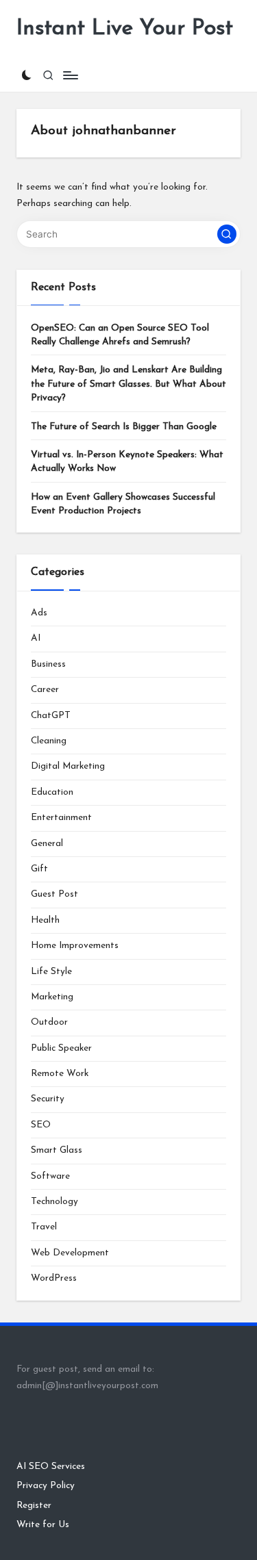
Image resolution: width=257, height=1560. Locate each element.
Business (48, 664)
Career (45, 689)
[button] (226, 234)
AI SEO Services (50, 1466)
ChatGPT (51, 715)
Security (47, 1099)
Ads (39, 613)
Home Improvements (75, 945)
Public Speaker (61, 1048)
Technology (54, 1201)
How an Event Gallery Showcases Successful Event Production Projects (123, 504)
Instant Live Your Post (124, 29)
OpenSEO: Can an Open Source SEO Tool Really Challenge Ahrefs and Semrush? (120, 335)
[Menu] (70, 75)
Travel (44, 1227)
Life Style (51, 971)
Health (45, 920)
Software (50, 1176)
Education (52, 792)
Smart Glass (56, 1150)
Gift (39, 869)
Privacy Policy (45, 1485)
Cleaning (48, 741)
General (47, 843)
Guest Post (54, 894)
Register (33, 1505)
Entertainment (61, 817)
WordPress (54, 1278)
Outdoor (49, 1022)
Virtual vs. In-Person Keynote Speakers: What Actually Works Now (127, 461)
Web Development (70, 1253)
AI (35, 638)
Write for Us (42, 1524)
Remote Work (59, 1073)
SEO (41, 1125)
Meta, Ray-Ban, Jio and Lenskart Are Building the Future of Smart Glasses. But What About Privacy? (128, 384)
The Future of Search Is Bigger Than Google (124, 426)
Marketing (52, 997)
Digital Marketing (68, 766)
